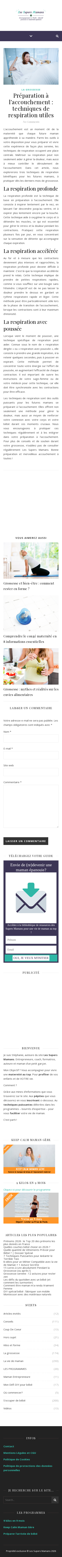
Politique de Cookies (16, 1459)
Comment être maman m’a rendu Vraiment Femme (28, 1287)
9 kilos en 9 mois (14, 1520)
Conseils (8, 1321)
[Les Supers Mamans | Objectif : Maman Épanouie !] (31, 15)
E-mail (8, 748)
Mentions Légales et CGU (19, 1452)
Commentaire (12, 782)
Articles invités (12, 1313)
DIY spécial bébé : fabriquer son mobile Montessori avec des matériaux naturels (27, 1293)
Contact (8, 1446)
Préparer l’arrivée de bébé (20, 1533)
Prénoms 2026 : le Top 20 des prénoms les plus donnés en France (29, 1242)
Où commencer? (13, 1392)
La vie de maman (13, 1361)
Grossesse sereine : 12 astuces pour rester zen (29, 1275)
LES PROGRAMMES (15, 1369)
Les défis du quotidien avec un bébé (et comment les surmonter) (26, 1281)
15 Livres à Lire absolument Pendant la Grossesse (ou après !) (26, 1269)
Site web (8, 765)
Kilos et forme (11, 1345)
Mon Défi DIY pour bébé (17, 1384)
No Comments (31, 121)
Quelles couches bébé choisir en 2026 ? (26, 1247)
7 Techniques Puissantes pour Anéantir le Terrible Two (28, 1257)
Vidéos (7, 1408)
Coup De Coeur (12, 1329)
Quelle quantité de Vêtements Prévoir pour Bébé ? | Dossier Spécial (29, 1251)
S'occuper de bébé (14, 1400)
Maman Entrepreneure (16, 1376)
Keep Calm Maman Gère (18, 1527)
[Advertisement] (31, 501)
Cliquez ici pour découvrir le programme (26, 1189)
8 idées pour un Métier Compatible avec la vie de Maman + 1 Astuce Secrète (30, 1263)
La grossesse (31, 89)
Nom (7, 731)
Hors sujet (9, 1337)
